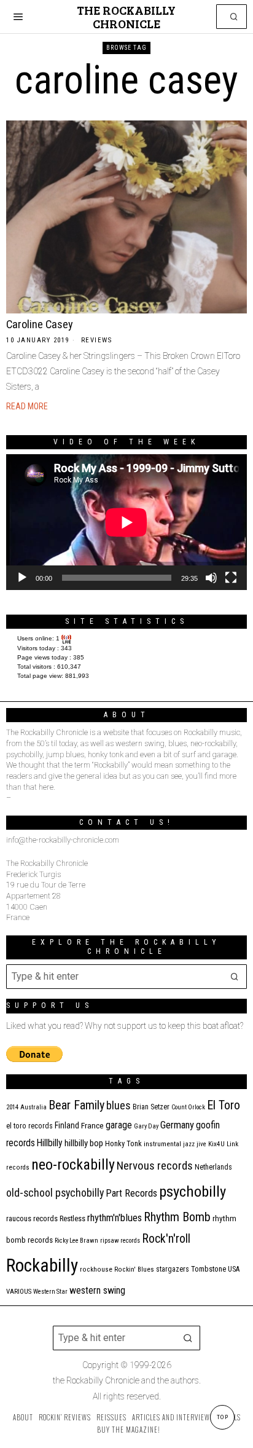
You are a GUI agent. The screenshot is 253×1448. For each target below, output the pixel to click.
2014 (12, 1107)
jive (201, 1144)
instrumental (162, 1143)
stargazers (172, 1269)
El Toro (223, 1105)
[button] (234, 16)
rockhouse (96, 1269)
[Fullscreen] (231, 578)
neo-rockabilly (73, 1164)
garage (119, 1125)
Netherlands (213, 1167)
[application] (126, 522)
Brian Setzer (151, 1107)
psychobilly (192, 1191)
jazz (189, 1144)
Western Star (50, 1292)
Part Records (131, 1193)
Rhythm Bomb (177, 1217)
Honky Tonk (123, 1143)
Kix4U (216, 1144)
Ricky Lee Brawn (76, 1241)
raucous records (32, 1218)
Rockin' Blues (134, 1269)
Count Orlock (188, 1107)
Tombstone (208, 1268)
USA (233, 1269)
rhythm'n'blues (114, 1218)
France (92, 1125)
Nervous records (155, 1166)
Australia (33, 1107)
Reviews (96, 340)
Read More (27, 406)
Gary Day (146, 1126)
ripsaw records (120, 1241)
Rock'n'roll (166, 1239)
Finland (67, 1125)
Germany (177, 1125)
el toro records (29, 1126)
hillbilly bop (83, 1143)
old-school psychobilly (55, 1192)
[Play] (22, 578)
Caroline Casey (39, 324)
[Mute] (211, 578)
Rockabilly (42, 1265)
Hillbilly (50, 1143)
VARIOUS (18, 1292)
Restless (72, 1218)
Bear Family (76, 1105)
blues (118, 1105)
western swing (97, 1290)
